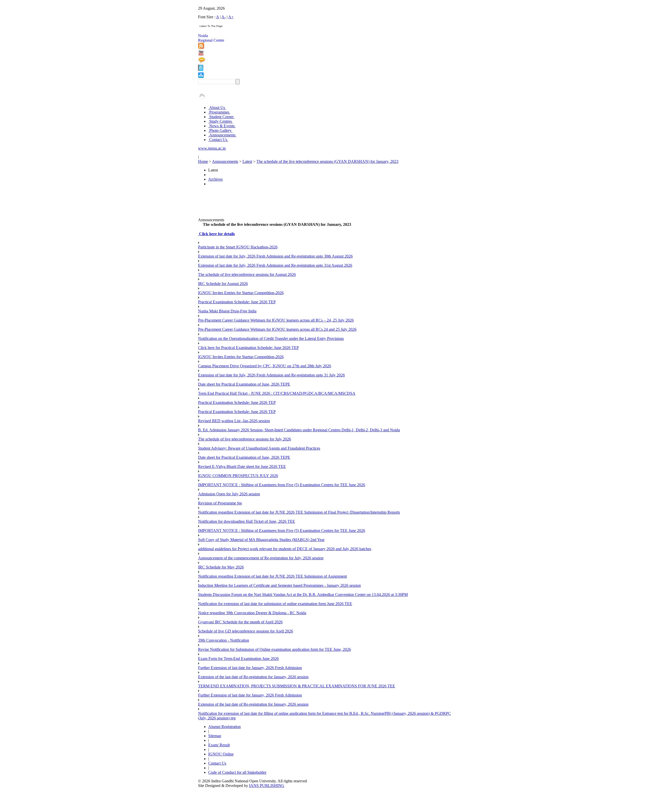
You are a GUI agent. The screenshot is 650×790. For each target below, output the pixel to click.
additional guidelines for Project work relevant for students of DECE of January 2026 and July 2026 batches (284, 549)
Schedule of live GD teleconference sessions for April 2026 (245, 631)
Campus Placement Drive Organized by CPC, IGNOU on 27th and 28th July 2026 (264, 366)
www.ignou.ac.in (212, 148)
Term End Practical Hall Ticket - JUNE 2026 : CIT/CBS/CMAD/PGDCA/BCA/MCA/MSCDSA (276, 393)
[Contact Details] (200, 70)
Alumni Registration (224, 726)
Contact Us (218, 139)
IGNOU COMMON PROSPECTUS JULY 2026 (238, 475)
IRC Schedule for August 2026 (223, 283)
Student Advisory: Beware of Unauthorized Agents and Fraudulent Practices (259, 448)
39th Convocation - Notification (223, 640)
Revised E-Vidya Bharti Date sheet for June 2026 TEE (242, 466)
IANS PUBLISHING (266, 785)
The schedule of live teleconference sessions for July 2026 (244, 439)
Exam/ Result (219, 745)
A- (223, 17)
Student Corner (221, 117)
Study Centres (220, 121)
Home (203, 161)
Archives (215, 179)
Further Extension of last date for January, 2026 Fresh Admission (250, 668)
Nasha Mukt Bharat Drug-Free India (227, 311)
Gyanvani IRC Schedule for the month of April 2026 (240, 622)
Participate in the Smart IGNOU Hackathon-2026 (238, 247)
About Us (217, 107)
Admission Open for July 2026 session (229, 494)
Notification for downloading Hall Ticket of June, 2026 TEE (246, 521)
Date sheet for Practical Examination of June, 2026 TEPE (244, 384)
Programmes (219, 112)
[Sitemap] (201, 76)
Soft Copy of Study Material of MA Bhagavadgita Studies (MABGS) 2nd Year (261, 540)
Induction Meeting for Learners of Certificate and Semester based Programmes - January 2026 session (279, 585)
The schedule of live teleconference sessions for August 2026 (247, 274)
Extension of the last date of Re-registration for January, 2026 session (253, 677)
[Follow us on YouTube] (201, 54)
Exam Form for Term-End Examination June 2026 (238, 658)
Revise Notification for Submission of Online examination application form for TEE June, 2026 (274, 649)
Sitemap (214, 736)
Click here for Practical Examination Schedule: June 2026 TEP (248, 347)
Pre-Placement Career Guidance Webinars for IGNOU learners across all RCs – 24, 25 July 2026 (276, 320)
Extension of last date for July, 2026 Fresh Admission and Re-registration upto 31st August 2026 (275, 265)
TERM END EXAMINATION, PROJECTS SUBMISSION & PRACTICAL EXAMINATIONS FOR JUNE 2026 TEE (296, 686)
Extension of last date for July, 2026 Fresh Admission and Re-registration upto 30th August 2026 (275, 256)
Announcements (222, 135)
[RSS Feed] (201, 47)
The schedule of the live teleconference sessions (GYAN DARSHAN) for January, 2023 (327, 161)
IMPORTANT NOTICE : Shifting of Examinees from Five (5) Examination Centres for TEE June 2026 (281, 485)
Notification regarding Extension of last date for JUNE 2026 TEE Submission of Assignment (272, 576)
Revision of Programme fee (220, 503)
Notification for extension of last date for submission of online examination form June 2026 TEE (275, 604)
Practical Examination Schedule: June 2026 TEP (237, 302)
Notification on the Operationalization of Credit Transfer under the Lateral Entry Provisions (271, 338)
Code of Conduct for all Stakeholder (237, 772)
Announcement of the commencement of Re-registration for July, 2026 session (260, 558)
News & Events (222, 126)
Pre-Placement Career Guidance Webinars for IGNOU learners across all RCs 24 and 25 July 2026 (277, 329)
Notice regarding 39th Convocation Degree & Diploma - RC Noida (252, 613)
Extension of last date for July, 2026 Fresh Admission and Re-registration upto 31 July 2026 (271, 375)
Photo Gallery (220, 130)
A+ (231, 17)
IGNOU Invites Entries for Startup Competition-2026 (241, 293)
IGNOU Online (221, 754)
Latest (247, 161)
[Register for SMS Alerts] (201, 62)
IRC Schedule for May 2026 (221, 567)
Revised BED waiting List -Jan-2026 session (234, 421)
